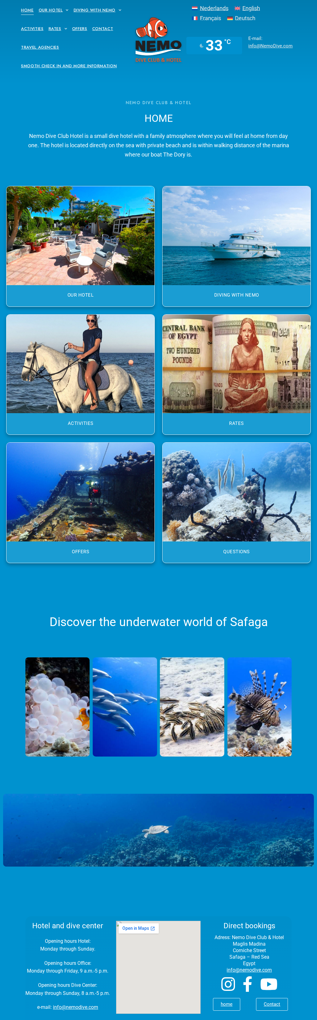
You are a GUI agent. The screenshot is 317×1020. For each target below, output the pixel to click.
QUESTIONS (236, 551)
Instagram (228, 984)
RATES (236, 423)
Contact (102, 29)
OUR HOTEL (80, 295)
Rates (55, 29)
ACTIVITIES (80, 423)
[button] (31, 707)
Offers (79, 29)
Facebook (247, 984)
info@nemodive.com (75, 1007)
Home (27, 10)
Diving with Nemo (94, 10)
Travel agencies (40, 47)
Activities (32, 29)
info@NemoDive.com (270, 46)
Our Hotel (51, 10)
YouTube (268, 984)
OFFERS (80, 551)
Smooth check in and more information (69, 66)
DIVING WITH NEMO (236, 295)
